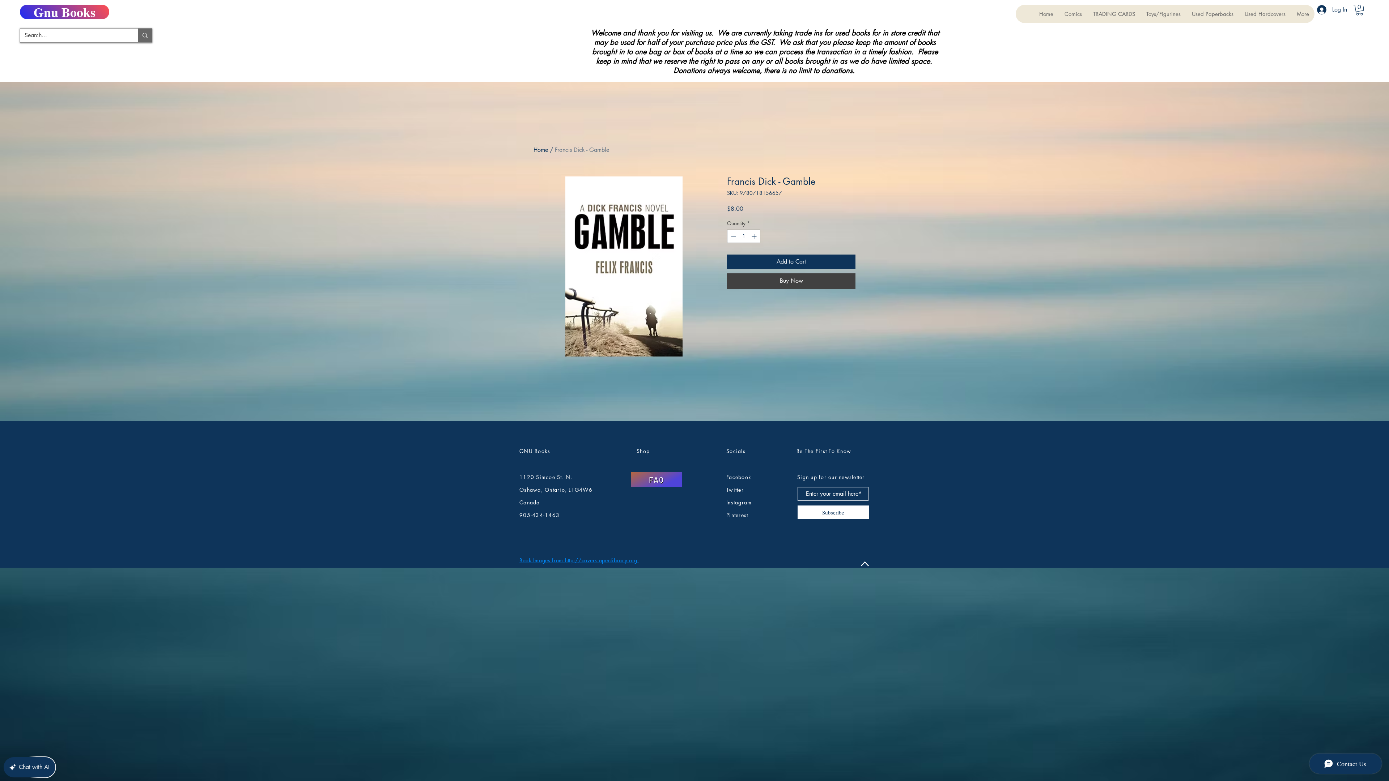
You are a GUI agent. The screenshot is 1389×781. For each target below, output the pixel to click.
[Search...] (145, 35)
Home (541, 150)
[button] (1113, 14)
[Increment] (754, 236)
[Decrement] (732, 236)
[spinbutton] (743, 236)
